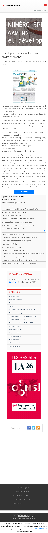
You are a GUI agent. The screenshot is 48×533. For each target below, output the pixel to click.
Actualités (19, 491)
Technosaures (14, 296)
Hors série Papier (15, 336)
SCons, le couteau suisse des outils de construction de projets (23, 254)
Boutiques (19, 499)
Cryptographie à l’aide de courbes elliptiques (17, 241)
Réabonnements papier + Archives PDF (23, 316)
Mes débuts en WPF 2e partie (12, 247)
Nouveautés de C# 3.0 (9, 244)
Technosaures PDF (15, 299)
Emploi (26, 491)
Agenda (26, 488)
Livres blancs (18, 503)
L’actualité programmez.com (12, 206)
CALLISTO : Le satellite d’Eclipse (13, 250)
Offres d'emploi (14, 346)
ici (36, 529)
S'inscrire (44, 10)
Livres (11, 306)
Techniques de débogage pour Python (15, 257)
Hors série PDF (14, 339)
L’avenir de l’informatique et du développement (18, 219)
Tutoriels (27, 499)
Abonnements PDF (15, 326)
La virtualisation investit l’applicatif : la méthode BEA (20, 209)
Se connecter (37, 10)
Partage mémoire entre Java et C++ (14, 234)
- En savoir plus (42, 529)
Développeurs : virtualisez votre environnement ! (18, 225)
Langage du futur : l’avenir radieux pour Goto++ (18, 222)
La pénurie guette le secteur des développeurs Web (19, 237)
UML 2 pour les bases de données (13, 228)
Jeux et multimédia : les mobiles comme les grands (19, 263)
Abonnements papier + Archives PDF (22, 309)
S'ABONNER (24, 192)
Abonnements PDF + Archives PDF (21, 323)
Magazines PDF (14, 333)
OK (31, 531)
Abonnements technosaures (19, 303)
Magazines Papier (15, 329)
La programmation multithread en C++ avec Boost (19, 260)
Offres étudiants (15, 343)
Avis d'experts (17, 495)
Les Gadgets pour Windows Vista (13, 215)
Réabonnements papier (17, 319)
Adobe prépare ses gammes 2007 (14, 203)
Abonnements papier (16, 313)
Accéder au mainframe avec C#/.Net (14, 212)
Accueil (20, 488)
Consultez (12, 282)
